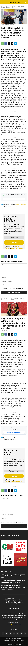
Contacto (22, 640)
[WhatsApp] (2, 43)
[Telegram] (15, 43)
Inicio (2, 6)
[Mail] (10, 633)
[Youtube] (25, 633)
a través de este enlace (20, 204)
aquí (16, 206)
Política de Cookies (8, 640)
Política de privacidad (16, 638)
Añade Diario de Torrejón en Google (14, 198)
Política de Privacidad (16, 248)
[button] (2, 2)
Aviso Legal (8, 638)
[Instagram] (6, 633)
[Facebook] (5, 43)
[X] (9, 43)
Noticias (5, 6)
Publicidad (16, 640)
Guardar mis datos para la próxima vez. (13, 288)
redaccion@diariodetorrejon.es (14, 624)
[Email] (12, 43)
